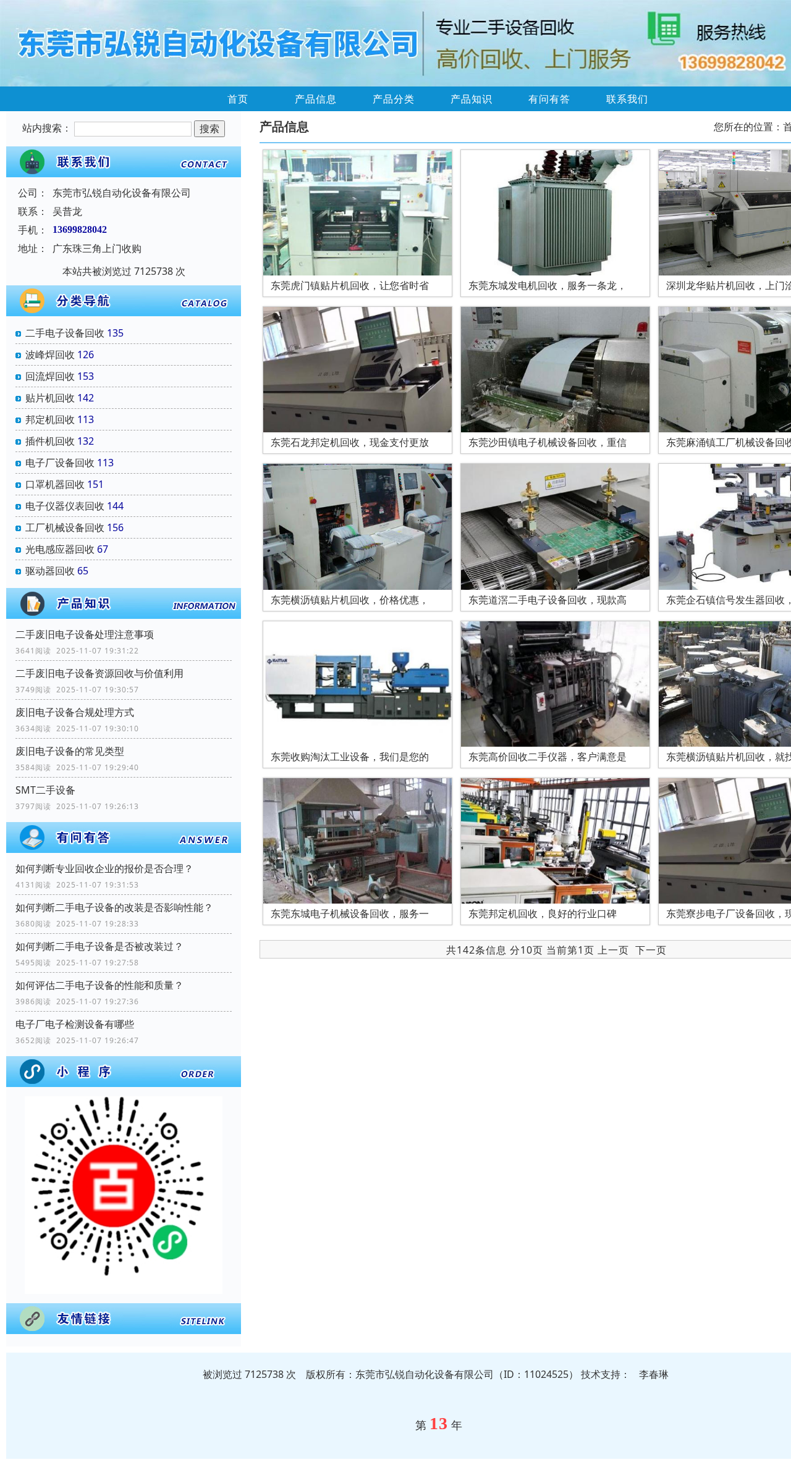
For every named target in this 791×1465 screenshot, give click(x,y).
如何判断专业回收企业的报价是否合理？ (104, 868)
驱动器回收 (50, 570)
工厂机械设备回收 (64, 527)
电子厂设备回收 (60, 462)
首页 (237, 99)
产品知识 (471, 99)
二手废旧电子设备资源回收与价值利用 (99, 673)
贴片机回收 (50, 398)
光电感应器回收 (60, 549)
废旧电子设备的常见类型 (69, 751)
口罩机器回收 (55, 484)
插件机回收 (50, 441)
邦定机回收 (50, 419)
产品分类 (394, 99)
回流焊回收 (50, 376)
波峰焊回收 (50, 354)
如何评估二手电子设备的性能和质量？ (99, 985)
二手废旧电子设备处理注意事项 (84, 634)
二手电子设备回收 (64, 333)
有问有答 (549, 99)
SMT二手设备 (45, 790)
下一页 (651, 950)
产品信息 (316, 99)
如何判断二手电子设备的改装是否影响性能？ (114, 907)
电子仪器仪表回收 (64, 506)
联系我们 (627, 99)
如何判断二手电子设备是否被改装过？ (99, 946)
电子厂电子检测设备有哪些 (74, 1024)
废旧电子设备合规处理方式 (74, 712)
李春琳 (654, 1374)
